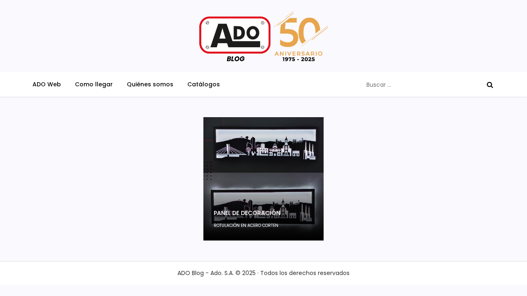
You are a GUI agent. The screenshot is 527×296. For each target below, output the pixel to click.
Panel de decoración (247, 213)
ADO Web (47, 84)
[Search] (490, 84)
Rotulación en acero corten (246, 225)
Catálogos (203, 84)
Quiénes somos (150, 84)
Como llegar (94, 84)
